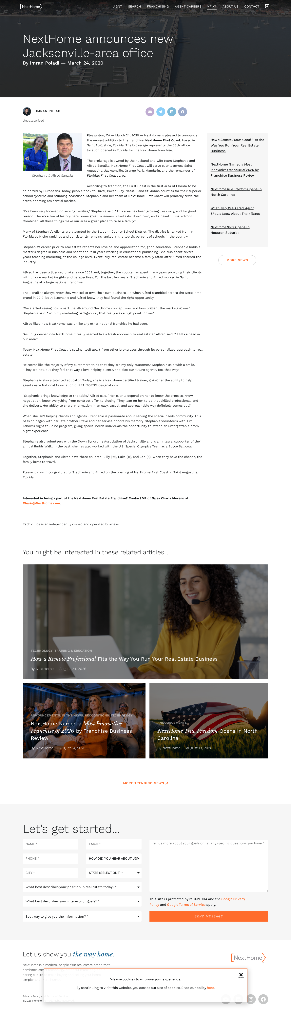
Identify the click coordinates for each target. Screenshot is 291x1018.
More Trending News (143, 783)
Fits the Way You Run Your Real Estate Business (237, 145)
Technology (42, 651)
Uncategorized (33, 120)
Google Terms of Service (186, 904)
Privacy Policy (31, 996)
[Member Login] (267, 6)
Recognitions (97, 715)
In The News (72, 715)
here (210, 988)
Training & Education (73, 651)
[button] (150, 111)
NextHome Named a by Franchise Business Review (235, 170)
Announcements (45, 715)
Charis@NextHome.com (41, 503)
